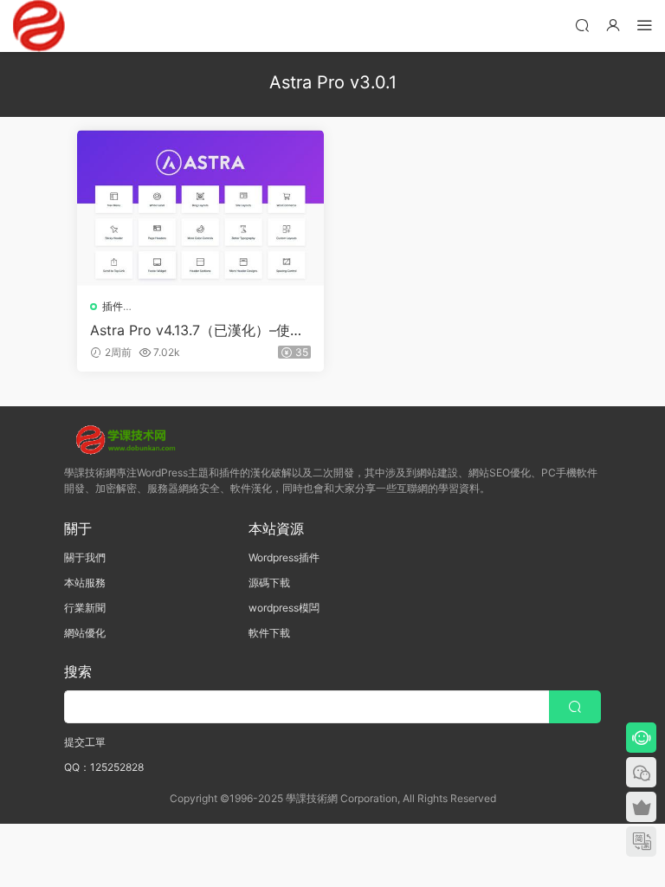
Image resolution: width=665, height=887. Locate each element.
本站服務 (85, 582)
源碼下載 (269, 582)
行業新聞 (85, 607)
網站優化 (85, 632)
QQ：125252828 (104, 767)
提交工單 (85, 741)
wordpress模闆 (284, 607)
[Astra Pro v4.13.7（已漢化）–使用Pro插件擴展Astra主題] (200, 208)
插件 (112, 306)
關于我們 (85, 557)
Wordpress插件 (284, 557)
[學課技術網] (39, 26)
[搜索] (582, 25)
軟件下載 (269, 632)
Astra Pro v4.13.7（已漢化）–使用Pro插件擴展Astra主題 (197, 330)
